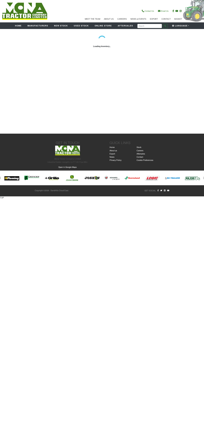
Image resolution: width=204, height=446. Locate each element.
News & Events (138, 19)
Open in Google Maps (67, 167)
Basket (178, 19)
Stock (139, 147)
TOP (2, 198)
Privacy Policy (115, 160)
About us (113, 150)
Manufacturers (38, 25)
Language (181, 25)
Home (18, 25)
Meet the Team (92, 19)
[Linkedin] (165, 190)
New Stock (61, 25)
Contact (166, 19)
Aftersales (125, 25)
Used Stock (81, 25)
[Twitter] (161, 190)
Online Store (103, 25)
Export (154, 19)
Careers (122, 19)
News (112, 157)
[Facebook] (158, 190)
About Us (109, 19)
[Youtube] (168, 190)
